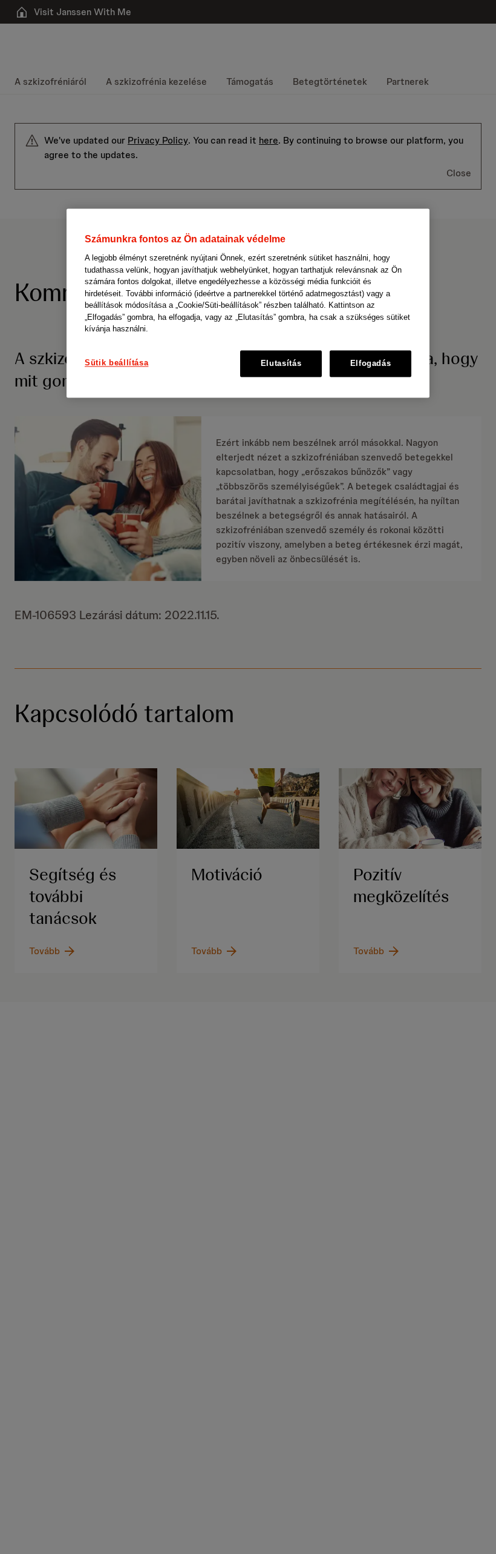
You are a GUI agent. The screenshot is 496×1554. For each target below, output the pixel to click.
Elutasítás (281, 363)
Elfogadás (370, 363)
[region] (248, 302)
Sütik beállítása (116, 362)
